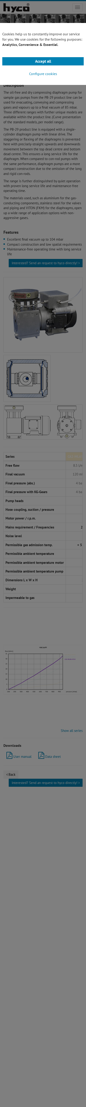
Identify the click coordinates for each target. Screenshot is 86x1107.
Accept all (43, 61)
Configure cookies (43, 73)
